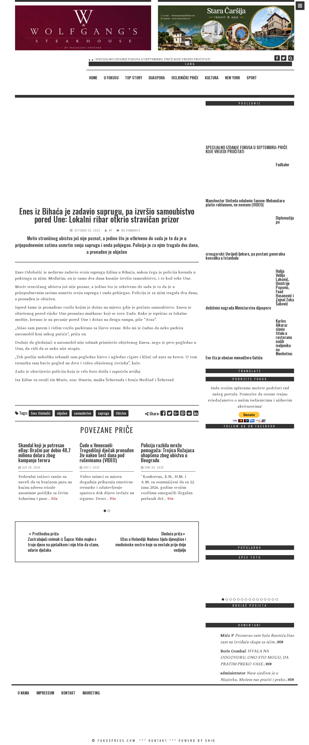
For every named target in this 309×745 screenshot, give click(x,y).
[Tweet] (170, 413)
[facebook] (277, 58)
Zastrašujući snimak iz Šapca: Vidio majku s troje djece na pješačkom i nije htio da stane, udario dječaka (63, 544)
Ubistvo (121, 413)
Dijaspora (157, 78)
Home (93, 78)
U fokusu (111, 78)
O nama (23, 693)
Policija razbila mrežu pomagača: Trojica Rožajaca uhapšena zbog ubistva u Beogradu (107, 452)
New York (232, 78)
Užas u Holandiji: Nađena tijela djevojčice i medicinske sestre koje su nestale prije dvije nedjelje (150, 544)
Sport (252, 78)
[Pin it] (183, 413)
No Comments (130, 230)
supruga (103, 413)
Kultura (212, 78)
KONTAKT (158, 740)
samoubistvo (82, 413)
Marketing (91, 693)
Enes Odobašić (40, 413)
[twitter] (283, 58)
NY (110, 230)
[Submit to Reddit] (189, 413)
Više (52, 498)
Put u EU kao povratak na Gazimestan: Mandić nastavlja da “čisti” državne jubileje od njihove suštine (168, 452)
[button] (83, 27)
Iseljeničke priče (184, 78)
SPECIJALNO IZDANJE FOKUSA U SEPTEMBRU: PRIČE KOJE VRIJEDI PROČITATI (247, 149)
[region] (83, 27)
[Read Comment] (211, 638)
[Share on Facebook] (163, 413)
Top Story (133, 78)
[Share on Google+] (176, 413)
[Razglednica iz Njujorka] (250, 580)
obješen (62, 413)
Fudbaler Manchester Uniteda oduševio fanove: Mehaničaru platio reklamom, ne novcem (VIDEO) (160, 59)
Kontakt (68, 693)
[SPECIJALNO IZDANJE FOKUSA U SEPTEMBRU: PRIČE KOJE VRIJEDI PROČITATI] (239, 127)
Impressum (45, 693)
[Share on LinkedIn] (196, 413)
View (280, 641)
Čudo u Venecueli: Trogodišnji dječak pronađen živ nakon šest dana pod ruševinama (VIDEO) (46, 452)
